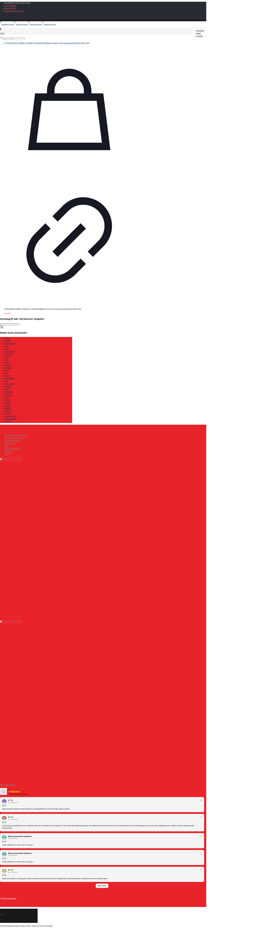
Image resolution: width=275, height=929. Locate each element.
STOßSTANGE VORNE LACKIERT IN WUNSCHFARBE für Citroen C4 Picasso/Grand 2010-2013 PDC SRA (42, 309)
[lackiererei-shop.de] (28, 24)
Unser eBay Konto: (8, 785)
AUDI (6, 346)
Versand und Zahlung (12, 441)
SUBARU (8, 408)
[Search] (2, 327)
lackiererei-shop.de (9, 898)
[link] (24, 39)
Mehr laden (102, 886)
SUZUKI (7, 411)
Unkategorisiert (10, 416)
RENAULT (8, 395)
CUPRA (7, 341)
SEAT (6, 397)
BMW (6, 349)
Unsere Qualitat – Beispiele (14, 438)
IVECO (7, 370)
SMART (7, 403)
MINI (6, 381)
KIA (5, 373)
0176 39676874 (10, 8)
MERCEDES (9, 379)
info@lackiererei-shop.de (13, 11)
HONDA (7, 365)
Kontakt (7, 454)
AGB (6, 446)
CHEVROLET (9, 352)
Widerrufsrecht (9, 443)
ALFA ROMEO (9, 344)
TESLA (7, 338)
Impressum (8, 451)
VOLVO (7, 422)
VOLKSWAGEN (10, 419)
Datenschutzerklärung (12, 449)
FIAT (6, 360)
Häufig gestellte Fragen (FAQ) (15, 435)
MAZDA (7, 376)
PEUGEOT (8, 392)
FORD (6, 362)
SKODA (7, 400)
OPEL (6, 389)
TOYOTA (7, 413)
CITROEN (8, 354)
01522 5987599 (10, 6)
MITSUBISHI (9, 384)
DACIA (7, 357)
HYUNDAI (8, 368)
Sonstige (7, 405)
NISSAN (7, 387)
